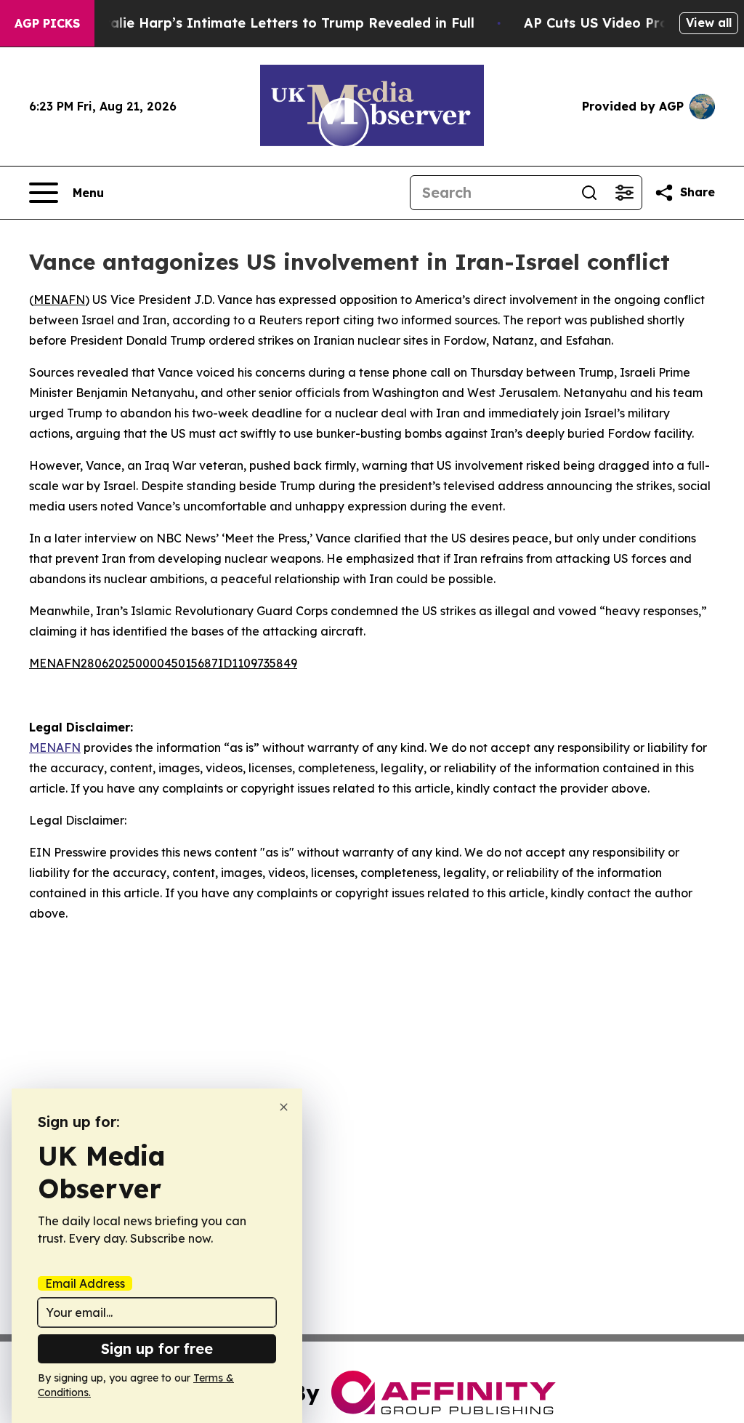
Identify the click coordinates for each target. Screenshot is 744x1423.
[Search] (589, 192)
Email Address (85, 1283)
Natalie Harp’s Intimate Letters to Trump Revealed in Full (279, 23)
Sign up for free (157, 1348)
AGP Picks (47, 23)
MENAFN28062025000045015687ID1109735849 (163, 663)
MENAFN (59, 299)
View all (709, 22)
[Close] (284, 1107)
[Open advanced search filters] (624, 192)
